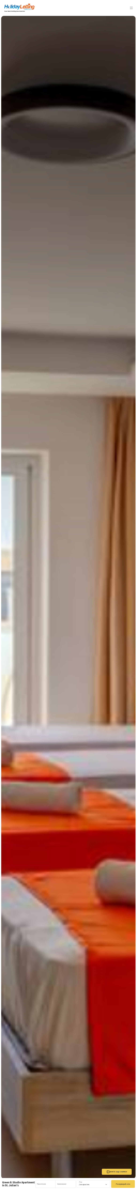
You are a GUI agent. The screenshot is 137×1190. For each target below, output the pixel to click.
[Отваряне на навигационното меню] (131, 8)
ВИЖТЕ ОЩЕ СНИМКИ (118, 1171)
